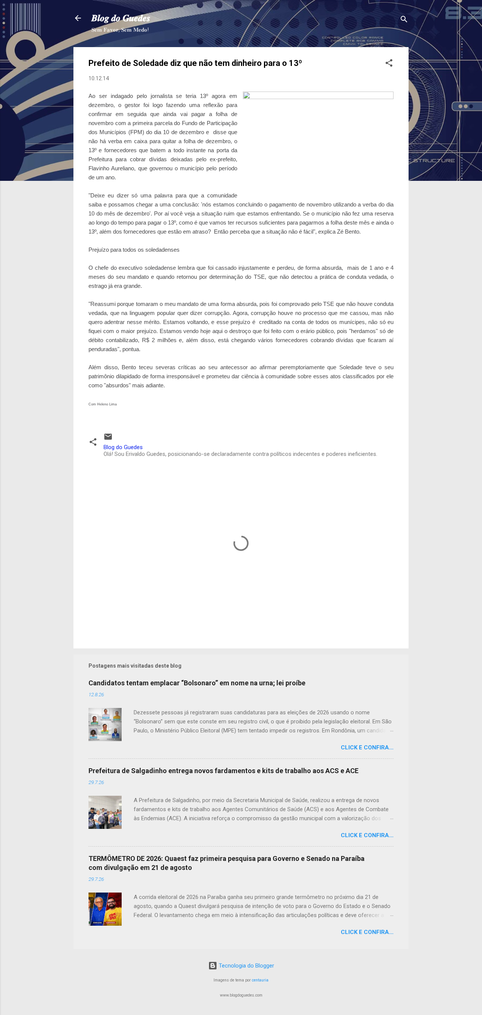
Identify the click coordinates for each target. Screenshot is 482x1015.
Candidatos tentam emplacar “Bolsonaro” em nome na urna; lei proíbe (196, 683)
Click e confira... (367, 747)
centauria (260, 980)
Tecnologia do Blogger (245, 965)
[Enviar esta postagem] (108, 439)
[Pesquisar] (404, 20)
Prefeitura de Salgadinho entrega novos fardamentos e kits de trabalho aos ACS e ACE (223, 771)
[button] (389, 64)
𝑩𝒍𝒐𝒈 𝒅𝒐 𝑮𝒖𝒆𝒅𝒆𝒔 (121, 18)
